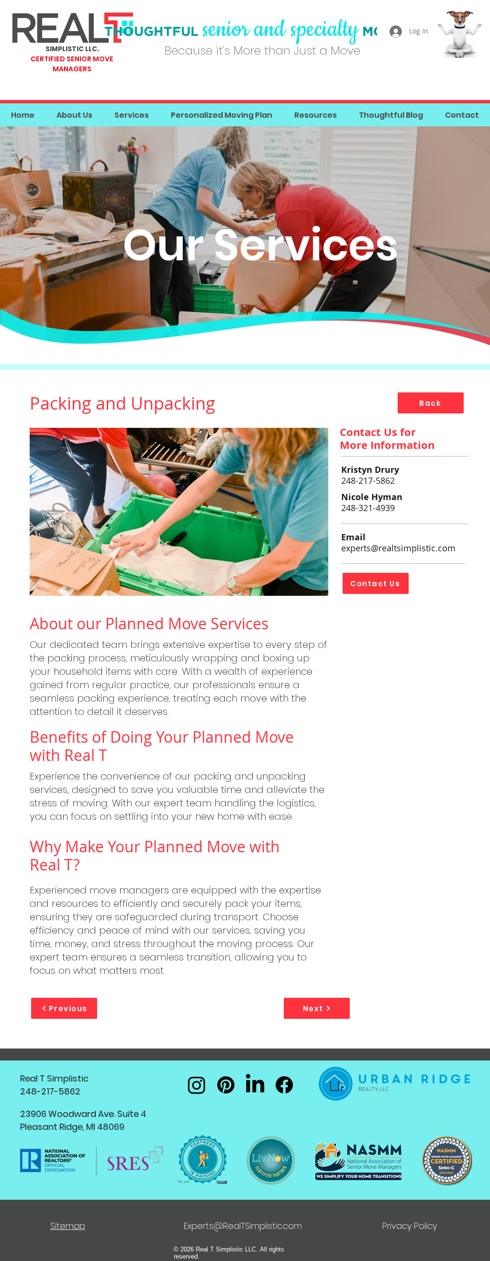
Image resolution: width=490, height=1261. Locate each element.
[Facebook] (284, 1084)
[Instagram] (196, 1084)
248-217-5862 (369, 480)
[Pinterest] (225, 1084)
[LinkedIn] (255, 1084)
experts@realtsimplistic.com (398, 548)
